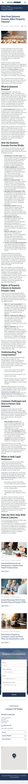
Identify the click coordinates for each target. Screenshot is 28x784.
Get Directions (6, 739)
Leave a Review (6, 735)
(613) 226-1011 (7, 725)
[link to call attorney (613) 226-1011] (3, 2)
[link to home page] (14, 2)
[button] (25, 2)
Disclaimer (15, 777)
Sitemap (23, 775)
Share (25, 26)
